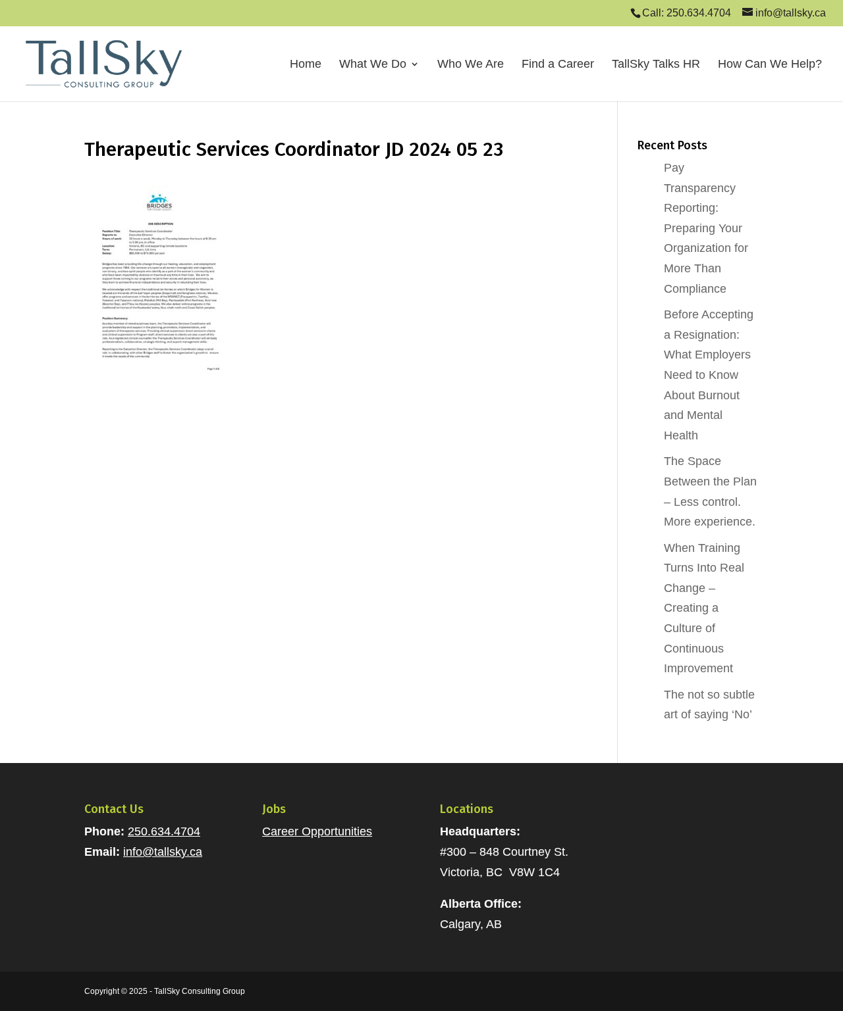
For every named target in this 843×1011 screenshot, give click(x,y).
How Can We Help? (770, 64)
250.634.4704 (164, 831)
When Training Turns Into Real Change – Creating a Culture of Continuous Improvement (704, 608)
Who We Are (470, 64)
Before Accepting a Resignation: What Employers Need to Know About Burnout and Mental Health (708, 375)
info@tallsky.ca (162, 851)
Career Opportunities (317, 831)
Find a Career (558, 64)
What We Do (372, 64)
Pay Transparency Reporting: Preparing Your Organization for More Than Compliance (706, 228)
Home (305, 64)
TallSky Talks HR (656, 64)
